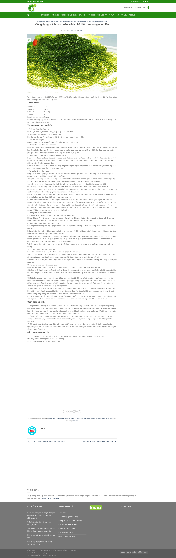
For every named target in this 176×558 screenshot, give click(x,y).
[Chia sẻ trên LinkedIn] (79, 411)
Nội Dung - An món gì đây (68, 21)
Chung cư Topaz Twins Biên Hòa (70, 521)
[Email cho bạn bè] (72, 411)
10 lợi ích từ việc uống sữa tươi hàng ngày (98, 442)
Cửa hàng (55, 15)
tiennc (81, 30)
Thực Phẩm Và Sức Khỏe (99, 21)
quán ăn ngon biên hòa (66, 536)
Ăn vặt (111, 15)
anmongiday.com (44, 553)
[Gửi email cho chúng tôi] (147, 1)
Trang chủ (45, 15)
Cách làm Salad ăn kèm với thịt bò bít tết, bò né (48, 442)
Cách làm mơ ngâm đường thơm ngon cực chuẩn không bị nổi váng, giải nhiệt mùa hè (41, 515)
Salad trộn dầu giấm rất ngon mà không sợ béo (39, 523)
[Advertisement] (78, 7)
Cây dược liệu (122, 15)
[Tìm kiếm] (28, 15)
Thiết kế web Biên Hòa (49, 555)
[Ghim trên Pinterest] (76, 411)
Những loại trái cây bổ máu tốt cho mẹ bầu (41, 536)
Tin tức (132, 15)
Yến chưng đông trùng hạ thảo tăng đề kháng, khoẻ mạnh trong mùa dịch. (41, 530)
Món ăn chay (102, 15)
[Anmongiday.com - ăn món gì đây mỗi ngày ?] (32, 7)
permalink (75, 421)
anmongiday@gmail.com (50, 498)
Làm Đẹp (82, 15)
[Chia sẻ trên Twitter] (68, 411)
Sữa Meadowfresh (45, 550)
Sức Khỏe (91, 15)
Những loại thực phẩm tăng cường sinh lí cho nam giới (39, 543)
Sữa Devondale (32, 550)
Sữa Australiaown (69, 550)
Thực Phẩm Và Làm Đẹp (84, 21)
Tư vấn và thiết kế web (34, 555)
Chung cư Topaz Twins (66, 529)
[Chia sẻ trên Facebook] (65, 411)
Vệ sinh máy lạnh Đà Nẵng (68, 517)
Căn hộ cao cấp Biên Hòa (67, 525)
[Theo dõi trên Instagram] (143, 1)
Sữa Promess (57, 550)
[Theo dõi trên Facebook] (141, 1)
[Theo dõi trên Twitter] (145, 1)
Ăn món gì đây (126, 507)
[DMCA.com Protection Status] (96, 507)
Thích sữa (62, 513)
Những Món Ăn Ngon (69, 15)
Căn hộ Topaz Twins (65, 533)
